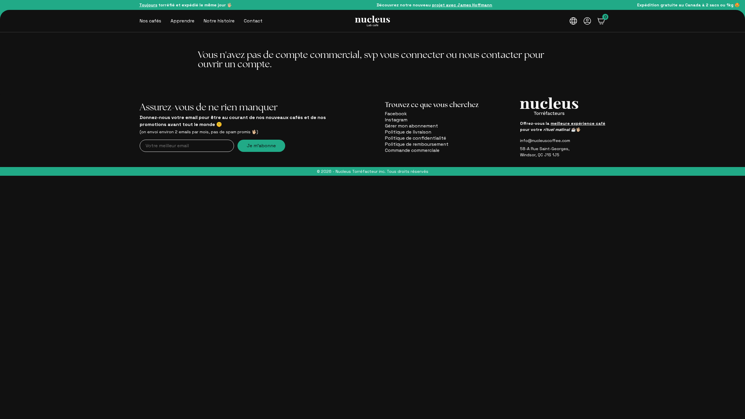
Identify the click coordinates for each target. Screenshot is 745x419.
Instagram (396, 120)
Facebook (396, 114)
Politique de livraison (408, 132)
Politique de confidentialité (415, 138)
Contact (253, 21)
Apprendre (182, 21)
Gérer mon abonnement (411, 126)
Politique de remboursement (416, 144)
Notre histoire (219, 21)
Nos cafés (150, 21)
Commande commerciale (412, 150)
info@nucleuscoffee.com (545, 140)
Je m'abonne (261, 146)
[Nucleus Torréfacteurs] (372, 21)
